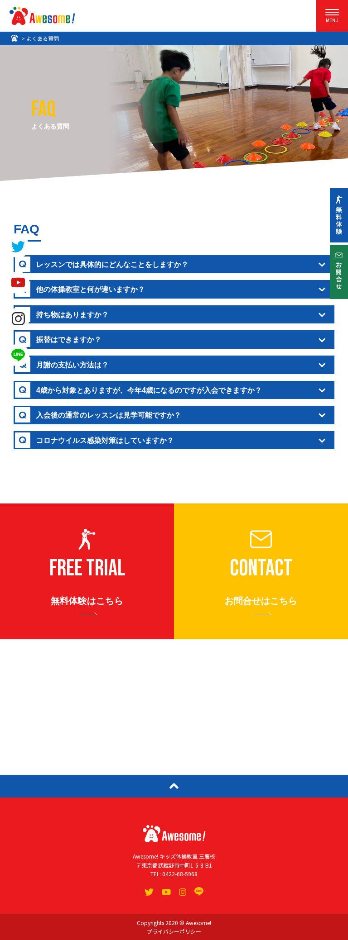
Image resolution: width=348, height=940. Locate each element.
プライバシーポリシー (174, 931)
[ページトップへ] (174, 786)
